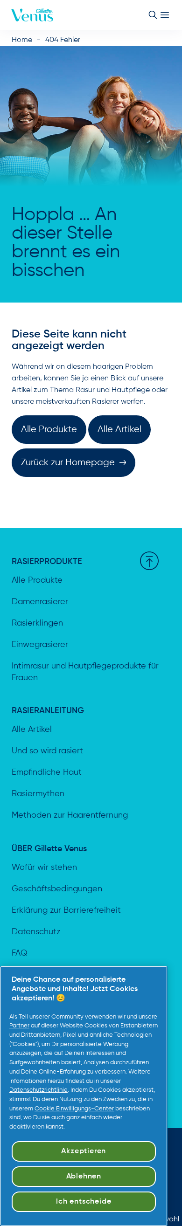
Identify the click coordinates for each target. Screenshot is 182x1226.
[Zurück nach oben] (149, 560)
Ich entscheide (83, 1201)
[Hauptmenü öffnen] (164, 15)
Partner (19, 1026)
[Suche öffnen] (152, 15)
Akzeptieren (83, 1151)
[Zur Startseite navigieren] (32, 14)
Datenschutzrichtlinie (38, 1090)
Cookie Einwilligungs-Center (74, 1109)
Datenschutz (36, 932)
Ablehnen (83, 1176)
